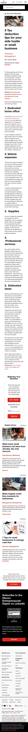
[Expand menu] (26, 2)
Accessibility (4, 699)
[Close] (26, 724)
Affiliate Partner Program (19, 693)
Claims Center (19, 656)
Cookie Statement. (12, 730)
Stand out (5, 470)
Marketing (16, 455)
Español (19, 702)
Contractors (4, 692)
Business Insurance (6, 656)
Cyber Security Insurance (5, 669)
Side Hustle (4, 690)
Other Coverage (5, 674)
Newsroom (18, 686)
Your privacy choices (6, 708)
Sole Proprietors (5, 685)
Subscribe (14, 639)
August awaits (6, 514)
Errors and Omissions (6, 666)
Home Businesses (6, 695)
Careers (17, 673)
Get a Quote (19, 2)
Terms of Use (5, 702)
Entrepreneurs (5, 687)
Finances (8, 54)
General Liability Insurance (5, 659)
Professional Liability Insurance (6, 663)
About (13, 2)
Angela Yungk (9, 367)
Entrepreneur (6, 455)
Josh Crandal (17, 365)
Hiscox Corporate (19, 678)
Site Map (11, 699)
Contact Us (18, 676)
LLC (3, 682)
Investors (18, 681)
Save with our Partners (21, 663)
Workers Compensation (7, 672)
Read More (5, 561)
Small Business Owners (7, 680)
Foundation (18, 683)
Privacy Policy (18, 699)
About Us (18, 671)
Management (10, 56)
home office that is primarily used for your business (13, 118)
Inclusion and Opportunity (18, 689)
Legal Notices (12, 702)
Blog (17, 665)
